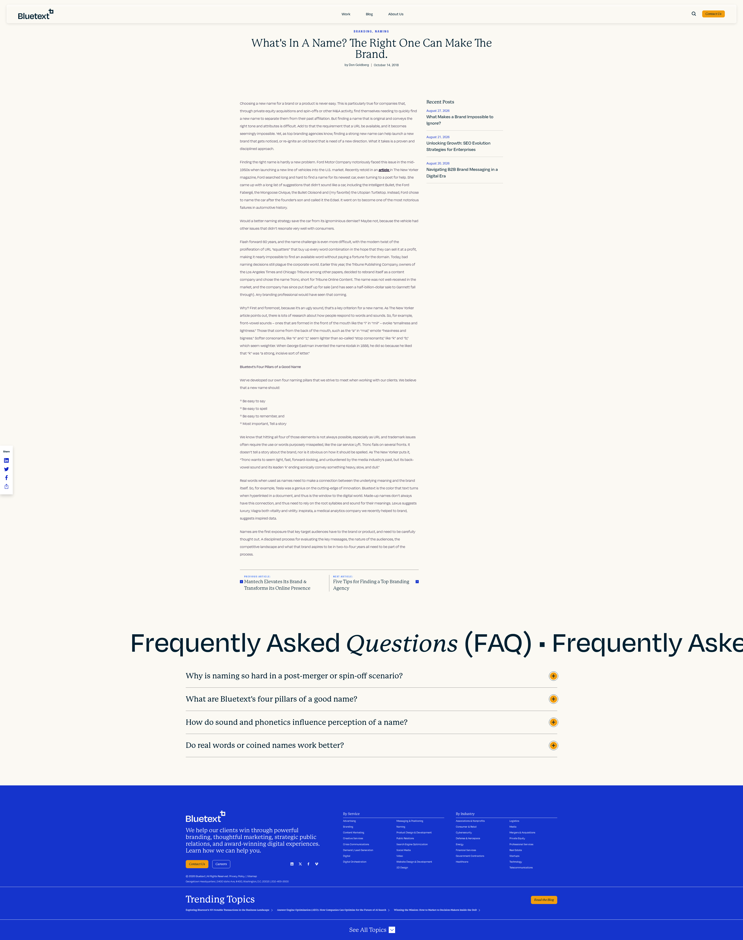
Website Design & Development (414, 861)
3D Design (402, 867)
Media (512, 826)
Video (399, 856)
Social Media (403, 850)
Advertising (349, 821)
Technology (515, 861)
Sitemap (252, 876)
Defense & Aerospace (468, 838)
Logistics (514, 821)
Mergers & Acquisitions (522, 832)
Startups (514, 856)
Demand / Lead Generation (358, 850)
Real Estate (515, 850)
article (384, 169)
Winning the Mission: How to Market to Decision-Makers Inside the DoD (435, 910)
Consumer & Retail (466, 826)
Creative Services (353, 838)
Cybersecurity (464, 832)
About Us (395, 13)
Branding (348, 826)
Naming (400, 826)
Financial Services (466, 850)
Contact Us (713, 14)
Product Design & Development (414, 832)
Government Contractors (470, 856)
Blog (369, 13)
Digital (346, 856)
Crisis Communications (356, 844)
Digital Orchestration (354, 861)
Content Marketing (353, 832)
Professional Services (521, 844)
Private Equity (517, 838)
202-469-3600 (280, 881)
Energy (460, 844)
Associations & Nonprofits (470, 821)
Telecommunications (521, 867)
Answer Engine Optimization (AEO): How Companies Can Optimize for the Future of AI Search (331, 910)
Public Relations (405, 838)
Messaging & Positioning (409, 821)
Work (346, 13)
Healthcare (462, 861)
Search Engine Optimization (412, 844)
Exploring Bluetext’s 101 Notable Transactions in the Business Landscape (227, 910)
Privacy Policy (237, 876)
